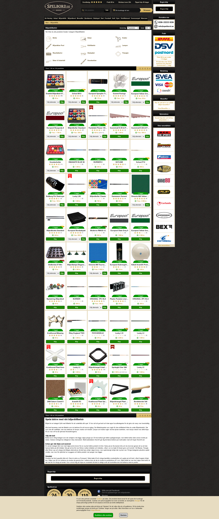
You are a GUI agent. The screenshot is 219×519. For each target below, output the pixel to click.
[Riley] (164, 192)
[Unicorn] (164, 157)
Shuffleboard (125, 18)
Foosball (108, 18)
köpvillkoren (95, 510)
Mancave (144, 18)
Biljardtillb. (63, 18)
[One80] (164, 180)
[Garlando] (164, 203)
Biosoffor (80, 18)
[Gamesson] (164, 215)
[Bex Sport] (164, 227)
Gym (118, 18)
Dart (102, 18)
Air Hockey (48, 18)
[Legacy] (164, 168)
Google (137, 501)
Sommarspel (135, 18)
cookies (99, 499)
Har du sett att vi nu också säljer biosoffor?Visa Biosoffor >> (164, 105)
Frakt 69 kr (110, 2)
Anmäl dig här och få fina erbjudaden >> (164, 119)
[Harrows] (164, 145)
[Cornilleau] (164, 238)
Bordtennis (88, 18)
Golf (113, 18)
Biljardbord (72, 18)
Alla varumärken (164, 245)
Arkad (55, 18)
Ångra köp (164, 9)
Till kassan (146, 10)
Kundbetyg (87, 2)
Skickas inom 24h (124, 2)
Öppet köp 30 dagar (142, 2)
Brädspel (96, 18)
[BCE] (164, 134)
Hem (47, 22)
